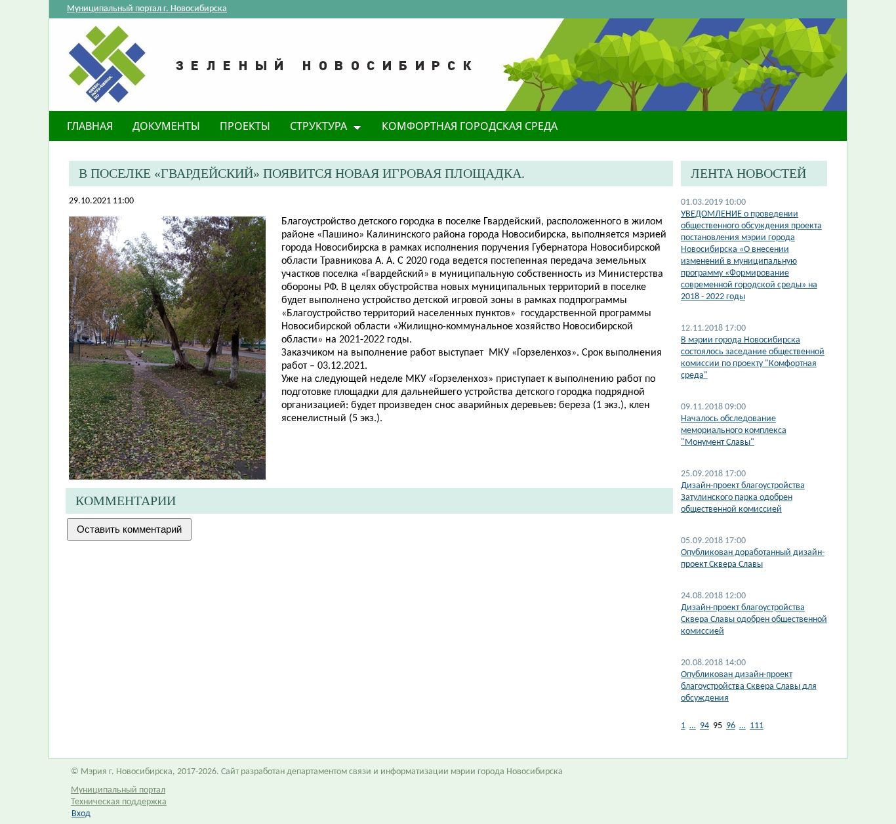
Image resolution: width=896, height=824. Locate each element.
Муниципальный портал (118, 790)
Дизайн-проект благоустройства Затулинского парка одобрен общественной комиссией (743, 497)
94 (704, 726)
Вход (81, 814)
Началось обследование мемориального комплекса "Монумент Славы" (733, 430)
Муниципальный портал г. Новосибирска (147, 9)
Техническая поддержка (119, 802)
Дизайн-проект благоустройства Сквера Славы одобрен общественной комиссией (754, 619)
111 (757, 726)
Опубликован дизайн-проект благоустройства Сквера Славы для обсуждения (749, 686)
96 (730, 726)
